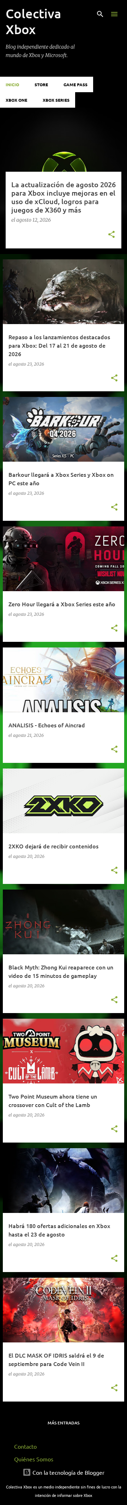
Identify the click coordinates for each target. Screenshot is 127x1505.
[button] (111, 235)
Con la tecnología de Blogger (67, 1472)
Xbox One (16, 100)
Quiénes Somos (33, 1458)
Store (41, 84)
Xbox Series (56, 100)
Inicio (12, 84)
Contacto (25, 1446)
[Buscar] (100, 14)
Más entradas (63, 1423)
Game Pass (75, 84)
